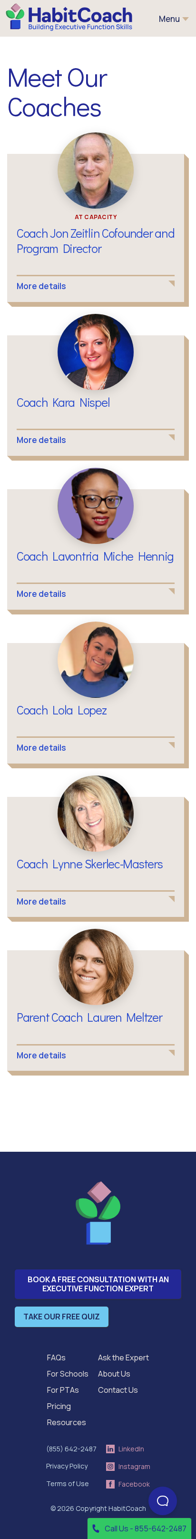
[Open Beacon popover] (162, 1501)
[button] (174, 19)
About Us (114, 1373)
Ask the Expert (123, 1357)
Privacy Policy (67, 1465)
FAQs (56, 1357)
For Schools (67, 1373)
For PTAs (63, 1390)
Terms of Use (67, 1483)
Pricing (59, 1406)
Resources (66, 1422)
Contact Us (118, 1390)
